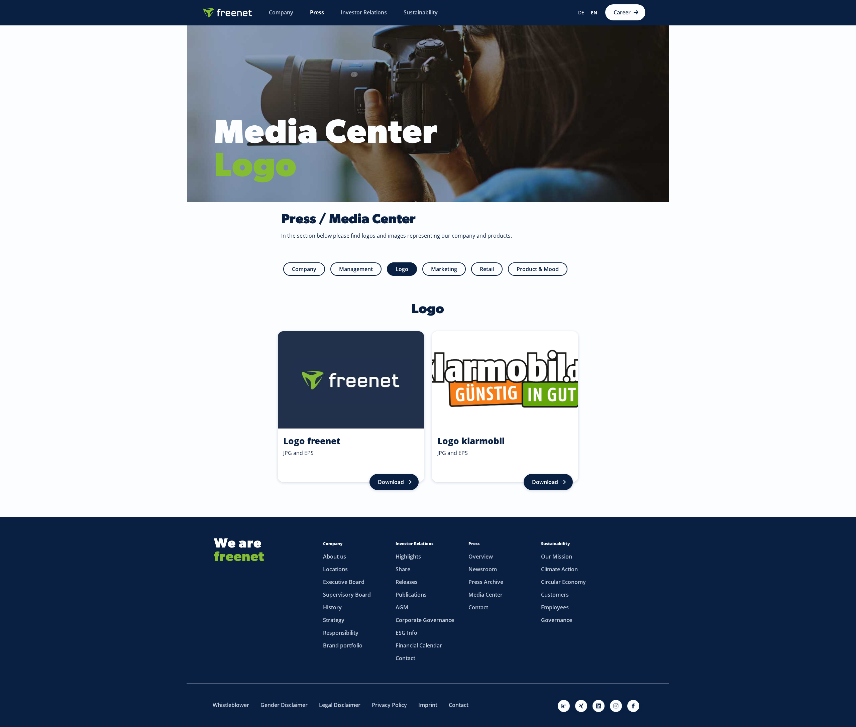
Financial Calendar (419, 645)
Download (391, 482)
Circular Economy (563, 582)
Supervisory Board (347, 594)
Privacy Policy (389, 705)
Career (622, 12)
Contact (405, 658)
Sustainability (555, 544)
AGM (402, 607)
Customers (555, 594)
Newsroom (482, 569)
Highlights (408, 556)
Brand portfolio (342, 645)
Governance (556, 620)
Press (473, 544)
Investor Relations (414, 544)
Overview (480, 556)
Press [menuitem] (317, 12)
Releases (407, 582)
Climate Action (559, 569)
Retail (487, 269)
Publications (411, 594)
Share (403, 569)
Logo (402, 269)
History (332, 607)
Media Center (485, 594)
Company (304, 269)
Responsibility (340, 632)
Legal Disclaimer (339, 705)
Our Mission (556, 556)
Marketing (444, 269)
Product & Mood (538, 269)
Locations (335, 569)
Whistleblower (231, 705)
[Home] (227, 12)
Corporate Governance (425, 620)
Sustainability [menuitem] (421, 12)
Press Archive (485, 582)
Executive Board (343, 582)
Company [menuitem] (281, 12)
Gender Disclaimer (284, 705)
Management (356, 269)
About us (334, 556)
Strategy (333, 620)
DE (581, 12)
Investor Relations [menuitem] (364, 12)
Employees (555, 607)
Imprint (427, 705)
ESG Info (406, 632)
